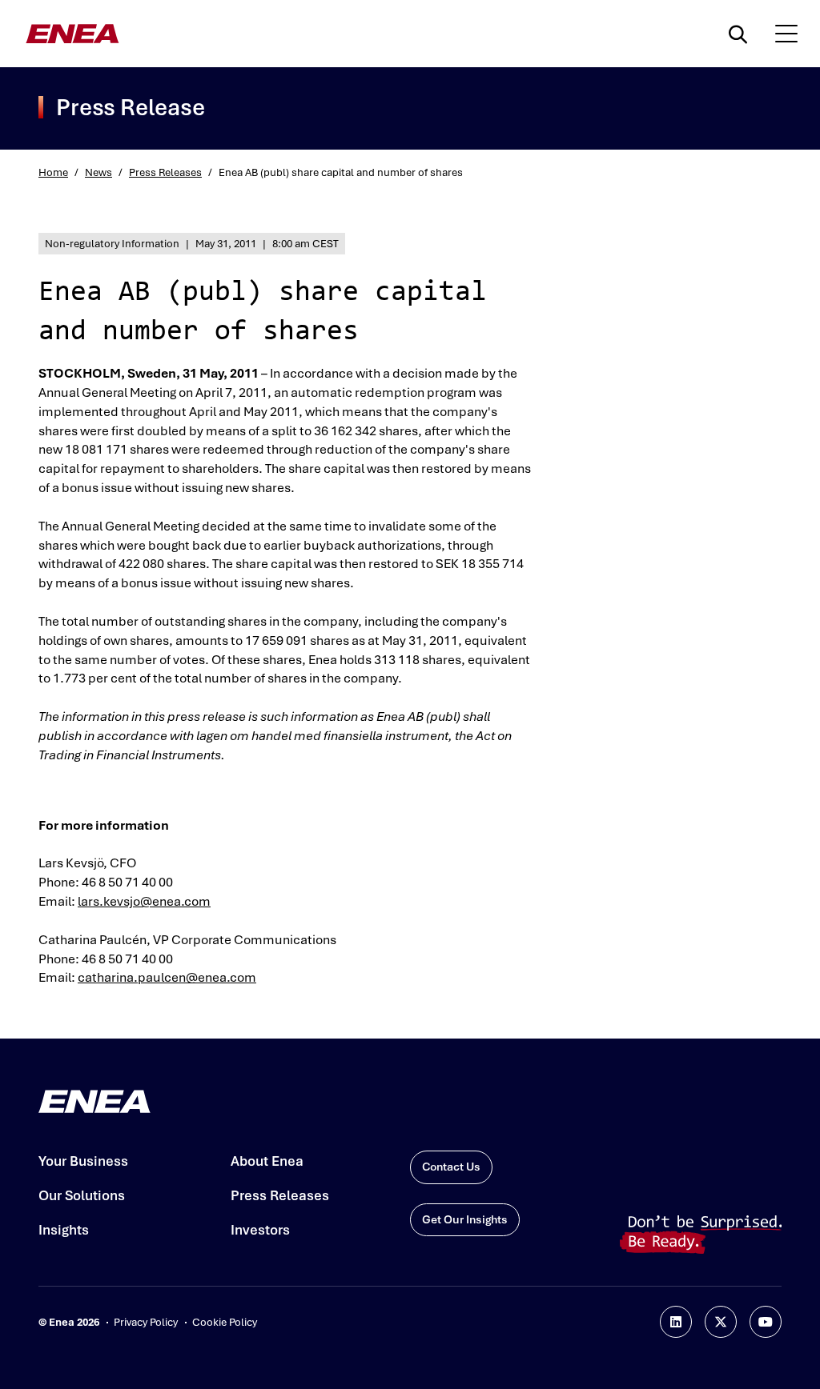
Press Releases (165, 172)
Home (53, 172)
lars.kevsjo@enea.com (144, 901)
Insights (63, 1230)
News (98, 172)
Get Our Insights (465, 1219)
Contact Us (451, 1166)
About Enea (267, 1161)
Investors (260, 1230)
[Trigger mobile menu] (786, 34)
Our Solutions (81, 1195)
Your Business (83, 1161)
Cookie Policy (224, 1322)
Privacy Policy (146, 1322)
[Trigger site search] (741, 33)
